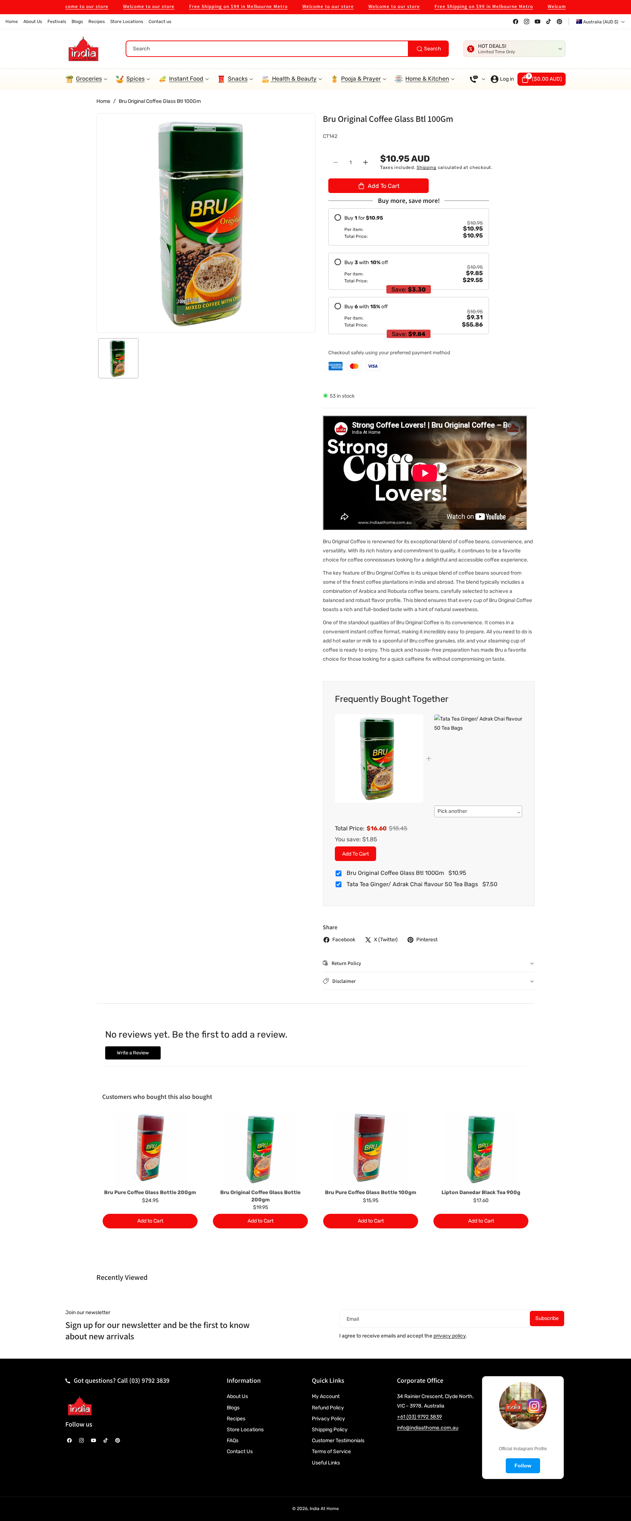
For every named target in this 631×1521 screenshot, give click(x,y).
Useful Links (326, 1463)
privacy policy (449, 1336)
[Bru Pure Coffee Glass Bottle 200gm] (150, 1149)
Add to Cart (355, 854)
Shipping (426, 167)
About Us (237, 1396)
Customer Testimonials (338, 1440)
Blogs (233, 1408)
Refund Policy (328, 1408)
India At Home (324, 1508)
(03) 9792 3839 (149, 1380)
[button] (541, 79)
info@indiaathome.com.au (427, 1428)
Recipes (236, 1419)
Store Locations (245, 1430)
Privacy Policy (328, 1419)
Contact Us (240, 1451)
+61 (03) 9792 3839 (419, 1417)
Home (103, 101)
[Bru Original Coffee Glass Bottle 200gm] (260, 1149)
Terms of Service (331, 1451)
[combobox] (287, 48)
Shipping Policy (330, 1430)
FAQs (232, 1440)
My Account (326, 1396)
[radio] (408, 227)
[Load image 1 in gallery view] (118, 358)
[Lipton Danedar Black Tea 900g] (480, 1149)
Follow (523, 1465)
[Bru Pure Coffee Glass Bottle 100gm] (370, 1149)
